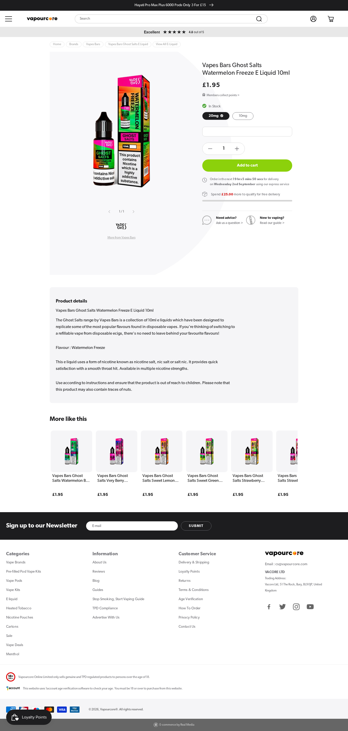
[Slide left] (109, 211)
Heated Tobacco (18, 608)
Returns (185, 581)
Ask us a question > (229, 223)
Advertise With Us (106, 618)
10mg (243, 116)
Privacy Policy (189, 618)
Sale (9, 636)
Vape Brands (15, 562)
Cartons (12, 627)
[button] (9, 19)
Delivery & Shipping (194, 562)
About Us (99, 562)
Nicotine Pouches (19, 618)
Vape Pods (14, 581)
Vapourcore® (109, 709)
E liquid (11, 599)
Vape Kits (13, 590)
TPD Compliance (105, 608)
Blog (95, 581)
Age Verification (191, 599)
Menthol (12, 654)
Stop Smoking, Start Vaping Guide (118, 599)
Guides (97, 590)
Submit (196, 526)
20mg (214, 116)
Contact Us (187, 627)
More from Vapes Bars (122, 237)
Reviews (98, 572)
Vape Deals (14, 645)
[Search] (259, 19)
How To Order (189, 608)
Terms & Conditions (194, 590)
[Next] (283, 456)
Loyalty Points (189, 572)
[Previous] (64, 456)
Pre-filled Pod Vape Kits (23, 572)
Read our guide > (272, 223)
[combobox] (171, 18)
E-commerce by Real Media (176, 724)
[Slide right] (133, 211)
